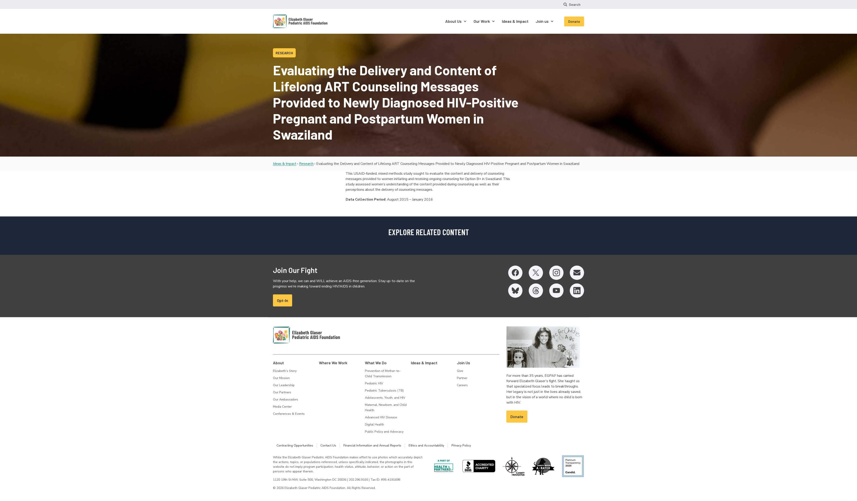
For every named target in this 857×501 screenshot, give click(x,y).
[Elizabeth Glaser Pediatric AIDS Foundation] (306, 335)
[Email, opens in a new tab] (577, 273)
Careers (462, 385)
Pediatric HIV (374, 383)
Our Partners (282, 392)
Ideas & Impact (284, 163)
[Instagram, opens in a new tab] (556, 273)
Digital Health (374, 424)
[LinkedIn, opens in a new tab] (577, 290)
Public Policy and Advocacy (384, 432)
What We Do (376, 362)
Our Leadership (284, 385)
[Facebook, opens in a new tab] (515, 273)
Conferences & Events (289, 414)
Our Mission (281, 378)
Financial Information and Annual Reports (372, 445)
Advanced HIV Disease (381, 417)
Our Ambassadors (285, 399)
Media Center (282, 407)
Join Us (463, 362)
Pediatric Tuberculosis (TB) (384, 390)
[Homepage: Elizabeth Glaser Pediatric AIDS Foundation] (288, 21)
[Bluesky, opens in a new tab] (515, 290)
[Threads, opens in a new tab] (536, 290)
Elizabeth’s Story (285, 371)
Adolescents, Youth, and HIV (385, 398)
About (278, 362)
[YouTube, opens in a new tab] (556, 290)
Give (460, 371)
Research (306, 163)
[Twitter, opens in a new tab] (536, 273)
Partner (462, 378)
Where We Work (333, 362)
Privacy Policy (461, 445)
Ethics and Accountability (426, 445)
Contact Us (328, 445)
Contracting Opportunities (295, 445)
